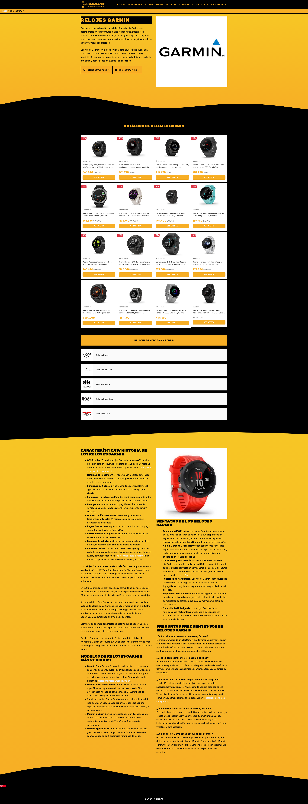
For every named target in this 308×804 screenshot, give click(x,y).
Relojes (121, 4)
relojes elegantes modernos (131, 555)
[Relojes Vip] (93, 4)
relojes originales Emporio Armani (113, 681)
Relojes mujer (173, 4)
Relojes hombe (156, 4)
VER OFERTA (99, 177)
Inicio (4, 11)
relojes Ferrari (184, 575)
